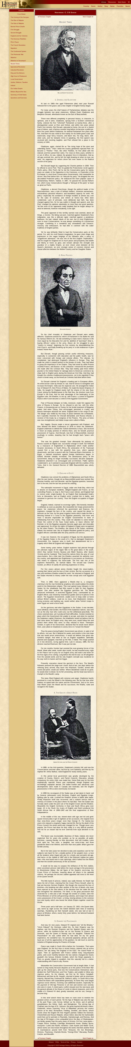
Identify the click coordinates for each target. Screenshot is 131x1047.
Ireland (13, 85)
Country (86, 6)
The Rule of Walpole (17, 23)
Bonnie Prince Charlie (18, 26)
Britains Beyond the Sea (18, 91)
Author (100, 6)
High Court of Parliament (19, 76)
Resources (112, 2)
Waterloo (13, 57)
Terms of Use (65, 1042)
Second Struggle (16, 32)
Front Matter (22, 14)
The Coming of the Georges (20, 17)
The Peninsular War (17, 54)
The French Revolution (18, 45)
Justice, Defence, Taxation (19, 82)
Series (112, 6)
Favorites (120, 6)
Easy (106, 6)
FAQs (57, 1042)
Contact (79, 1042)
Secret (127, 6)
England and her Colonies (19, 36)
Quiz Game (122, 2)
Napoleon (14, 48)
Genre (93, 6)
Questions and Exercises (19, 98)
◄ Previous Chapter (44, 17)
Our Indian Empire (17, 88)
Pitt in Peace (15, 42)
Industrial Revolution (17, 70)
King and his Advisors (17, 73)
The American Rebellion (18, 39)
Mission (51, 1042)
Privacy (73, 1042)
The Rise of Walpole (17, 20)
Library (103, 2)
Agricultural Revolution (18, 67)
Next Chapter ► (88, 17)
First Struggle (15, 29)
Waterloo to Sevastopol (18, 60)
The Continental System (18, 51)
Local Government (17, 79)
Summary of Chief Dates (19, 95)
